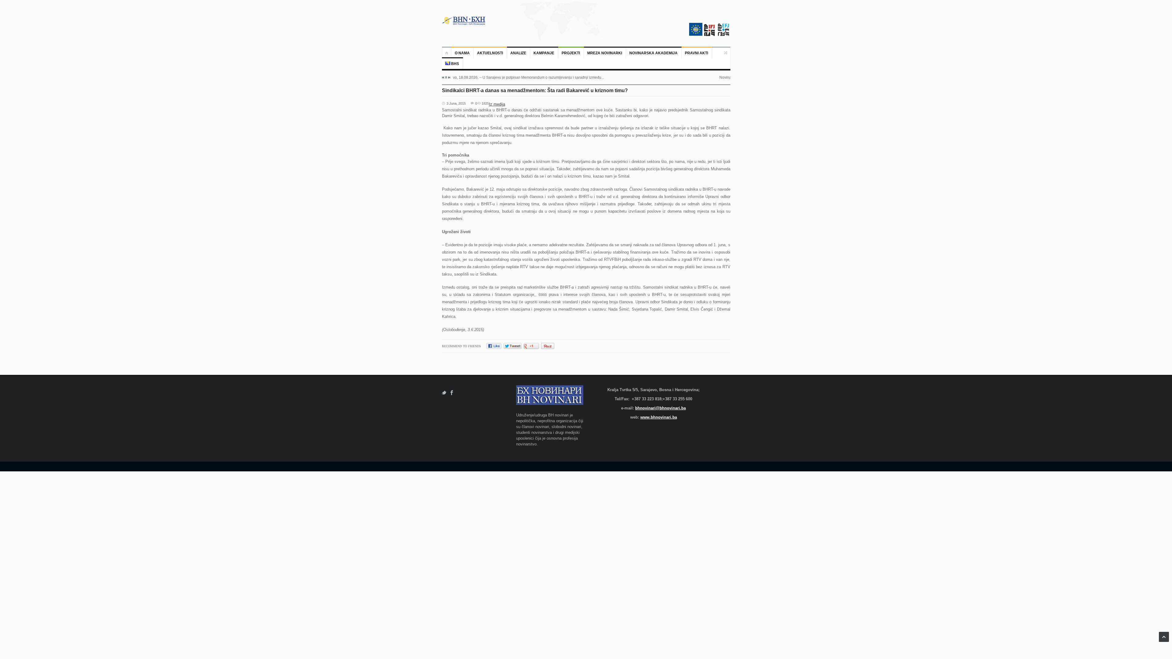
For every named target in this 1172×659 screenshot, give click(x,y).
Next (449, 77)
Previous (443, 77)
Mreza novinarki (604, 53)
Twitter (444, 392)
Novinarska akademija (653, 53)
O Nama (462, 53)
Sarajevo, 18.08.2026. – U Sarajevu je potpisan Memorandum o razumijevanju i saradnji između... (523, 77)
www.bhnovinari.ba (658, 417)
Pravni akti (696, 53)
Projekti (571, 53)
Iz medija (497, 104)
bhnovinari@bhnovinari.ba (660, 408)
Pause (446, 77)
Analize (518, 53)
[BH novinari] (464, 20)
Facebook (451, 392)
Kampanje (544, 53)
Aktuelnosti (490, 53)
